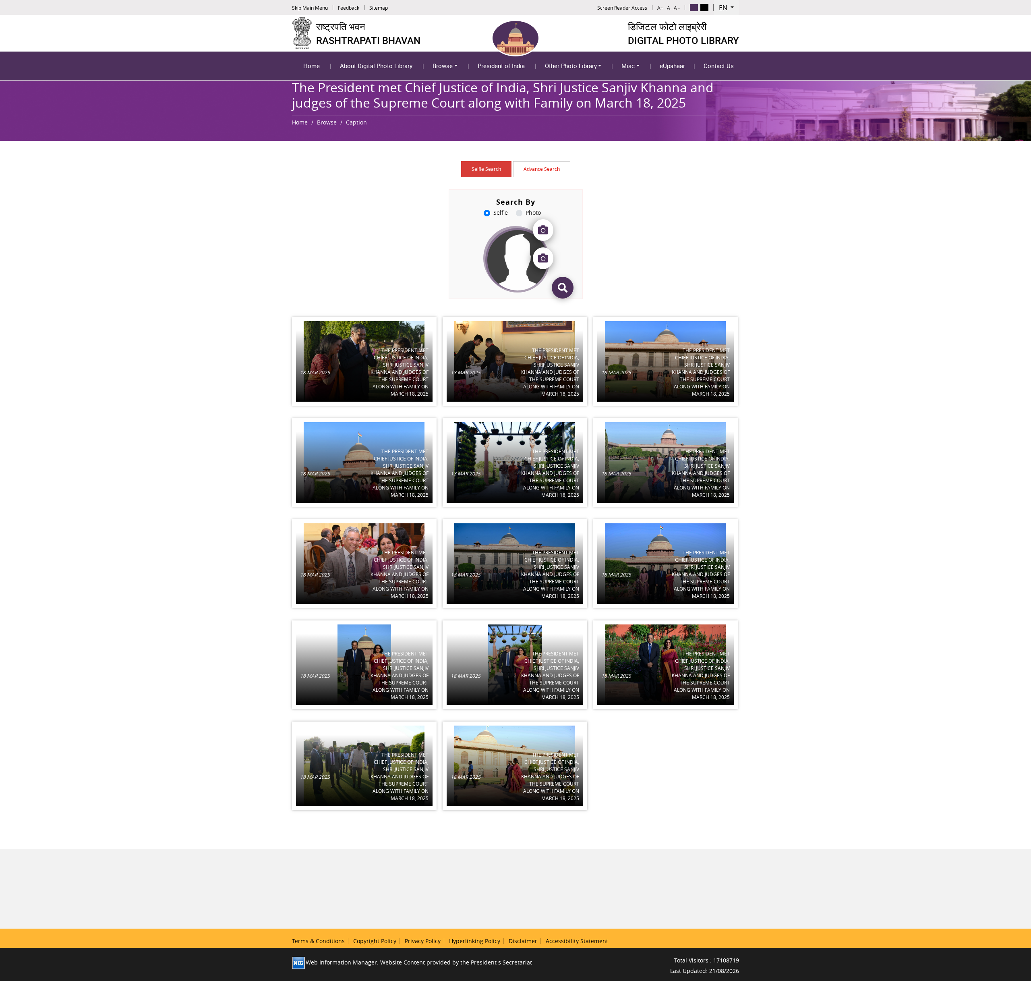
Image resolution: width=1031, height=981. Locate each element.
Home (311, 66)
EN (724, 7)
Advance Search (542, 169)
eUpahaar (672, 66)
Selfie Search (486, 169)
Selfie (500, 212)
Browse (443, 66)
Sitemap (378, 7)
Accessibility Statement (577, 941)
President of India (501, 66)
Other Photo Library (571, 66)
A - (677, 7)
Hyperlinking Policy (474, 941)
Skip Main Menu (310, 7)
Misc (628, 66)
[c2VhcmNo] (562, 288)
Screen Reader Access (622, 7)
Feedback (348, 7)
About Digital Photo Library (376, 66)
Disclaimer (523, 941)
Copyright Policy (374, 941)
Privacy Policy (423, 941)
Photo (533, 212)
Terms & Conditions (318, 941)
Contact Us (719, 66)
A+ (660, 7)
